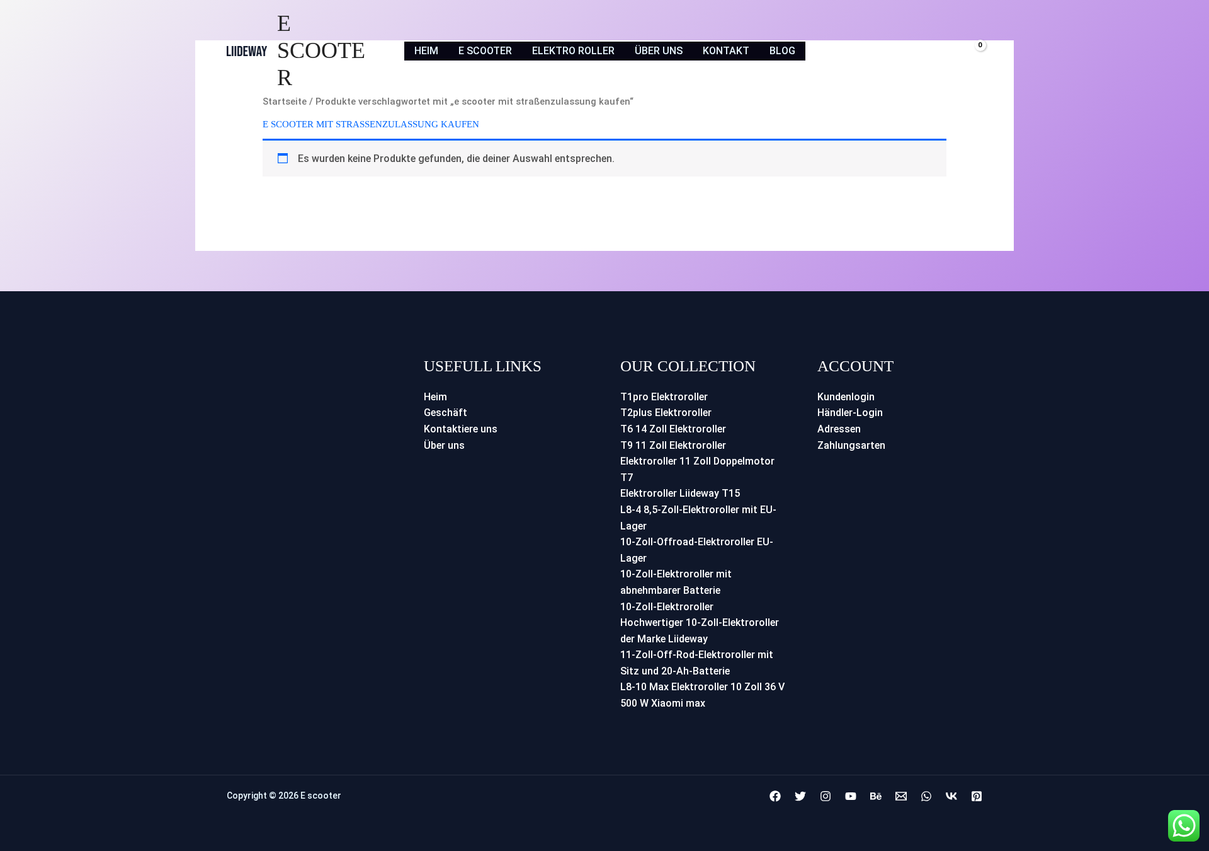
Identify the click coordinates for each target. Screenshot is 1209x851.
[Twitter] (800, 796)
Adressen (839, 429)
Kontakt (726, 51)
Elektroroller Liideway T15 (680, 493)
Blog (782, 51)
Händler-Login (850, 413)
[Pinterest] (976, 796)
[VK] (951, 796)
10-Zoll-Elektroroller (666, 607)
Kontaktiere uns (460, 429)
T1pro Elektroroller (664, 397)
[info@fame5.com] (901, 796)
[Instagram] (825, 796)
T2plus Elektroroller (666, 413)
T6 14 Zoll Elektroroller (673, 429)
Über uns (659, 51)
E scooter (321, 50)
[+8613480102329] (926, 796)
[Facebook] (775, 796)
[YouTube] (850, 796)
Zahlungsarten (851, 445)
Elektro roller (573, 51)
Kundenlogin (846, 397)
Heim (426, 51)
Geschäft (445, 413)
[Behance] (876, 796)
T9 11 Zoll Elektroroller (673, 445)
